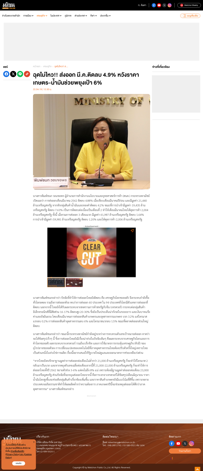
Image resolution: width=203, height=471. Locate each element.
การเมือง (27, 16)
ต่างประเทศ (80, 16)
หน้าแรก (36, 66)
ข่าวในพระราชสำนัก (11, 16)
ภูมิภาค (68, 16)
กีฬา (92, 16)
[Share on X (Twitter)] (13, 74)
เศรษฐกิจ (41, 16)
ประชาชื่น (104, 16)
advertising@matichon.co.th (121, 442)
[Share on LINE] (20, 74)
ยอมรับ (19, 463)
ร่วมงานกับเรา (185, 450)
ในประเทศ (55, 16)
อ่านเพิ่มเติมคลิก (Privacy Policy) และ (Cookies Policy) (19, 454)
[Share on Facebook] (6, 74)
